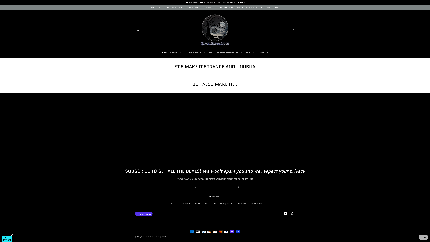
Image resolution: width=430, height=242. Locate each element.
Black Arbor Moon (147, 237)
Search (170, 203)
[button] (138, 30)
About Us (187, 203)
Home (178, 203)
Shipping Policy (225, 203)
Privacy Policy (240, 203)
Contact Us (198, 203)
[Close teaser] (12, 235)
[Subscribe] (238, 187)
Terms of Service (255, 203)
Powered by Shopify (160, 237)
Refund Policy (210, 203)
